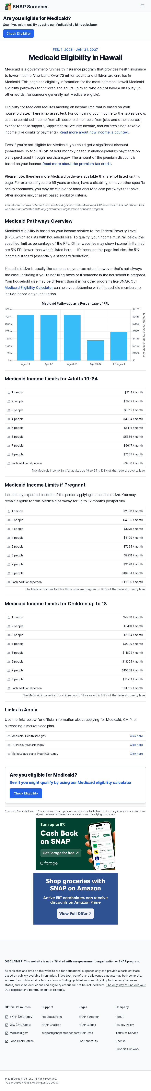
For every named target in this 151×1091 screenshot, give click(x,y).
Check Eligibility (18, 33)
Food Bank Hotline (21, 1041)
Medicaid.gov (18, 1032)
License (121, 1041)
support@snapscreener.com (60, 1032)
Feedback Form (52, 1016)
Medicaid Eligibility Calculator (29, 287)
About (120, 1016)
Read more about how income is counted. (94, 132)
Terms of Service (127, 1032)
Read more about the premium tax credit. (77, 164)
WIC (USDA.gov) (20, 1024)
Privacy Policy (125, 1024)
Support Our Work (127, 1049)
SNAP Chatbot (51, 1024)
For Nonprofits (88, 1041)
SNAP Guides (87, 1024)
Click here (136, 736)
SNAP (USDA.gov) (21, 1016)
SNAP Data (86, 1032)
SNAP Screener (89, 1016)
